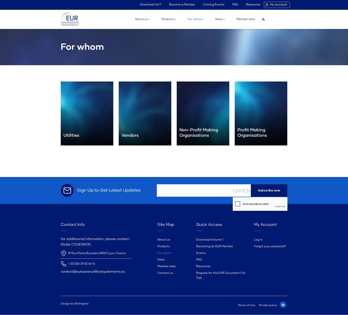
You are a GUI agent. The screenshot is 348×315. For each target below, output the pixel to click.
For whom (195, 19)
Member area (246, 19)
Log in (258, 239)
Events (201, 253)
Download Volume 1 (209, 239)
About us (141, 19)
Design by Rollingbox (75, 303)
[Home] (70, 19)
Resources (253, 4)
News (219, 19)
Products (167, 19)
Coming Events (213, 4)
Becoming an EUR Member (214, 246)
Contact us (165, 273)
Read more (70, 135)
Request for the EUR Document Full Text (220, 275)
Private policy (268, 305)
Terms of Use (246, 305)
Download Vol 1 (150, 4)
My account (278, 4)
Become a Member (182, 4)
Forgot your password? (270, 246)
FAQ (235, 4)
